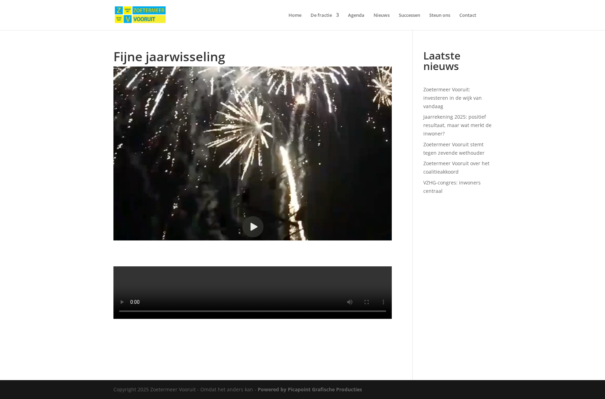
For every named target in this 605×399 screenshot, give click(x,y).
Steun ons (439, 15)
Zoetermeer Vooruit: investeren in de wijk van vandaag (452, 98)
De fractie (321, 15)
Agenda (356, 15)
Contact (467, 15)
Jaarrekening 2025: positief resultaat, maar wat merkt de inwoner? (457, 125)
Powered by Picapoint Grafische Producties (310, 389)
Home (294, 15)
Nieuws (382, 15)
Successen (409, 15)
